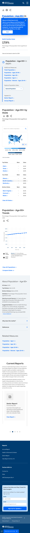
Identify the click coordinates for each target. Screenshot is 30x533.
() (7, 314)
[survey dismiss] (17, 531)
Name (4, 496)
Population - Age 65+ (13, 15)
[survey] (1, 531)
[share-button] (10, 10)
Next (7, 32)
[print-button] (7, 10)
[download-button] (3, 10)
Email (4, 501)
